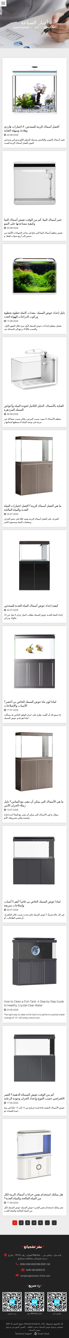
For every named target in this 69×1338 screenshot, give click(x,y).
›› (54, 1222)
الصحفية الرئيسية (21, 27)
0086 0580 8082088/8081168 (35, 1264)
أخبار (36, 27)
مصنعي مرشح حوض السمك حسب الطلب (45, 1327)
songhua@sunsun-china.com (35, 1276)
